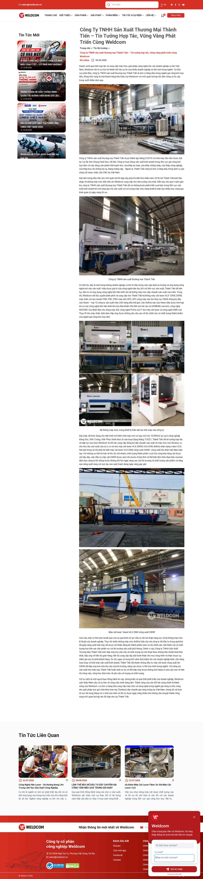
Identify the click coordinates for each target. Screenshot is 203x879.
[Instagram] (179, 5)
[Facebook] (175, 5)
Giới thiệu (64, 15)
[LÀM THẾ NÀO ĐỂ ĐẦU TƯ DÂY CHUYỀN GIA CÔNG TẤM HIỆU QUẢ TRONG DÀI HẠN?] (96, 761)
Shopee (117, 845)
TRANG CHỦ (50, 15)
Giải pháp (96, 15)
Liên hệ (150, 15)
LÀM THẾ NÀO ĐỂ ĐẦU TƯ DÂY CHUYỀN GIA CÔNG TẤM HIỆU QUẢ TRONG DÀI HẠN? (94, 786)
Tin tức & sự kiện (131, 15)
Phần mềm (112, 15)
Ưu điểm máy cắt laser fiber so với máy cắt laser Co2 (148, 786)
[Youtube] (183, 5)
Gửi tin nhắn (177, 869)
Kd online (84, 60)
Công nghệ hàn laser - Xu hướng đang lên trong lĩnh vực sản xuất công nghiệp (41, 786)
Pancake (178, 874)
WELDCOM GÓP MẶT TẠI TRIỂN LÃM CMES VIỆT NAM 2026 (39, 125)
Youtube (117, 860)
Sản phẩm (80, 15)
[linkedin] (172, 5)
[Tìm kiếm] (109, 5)
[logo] (29, 15)
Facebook (118, 855)
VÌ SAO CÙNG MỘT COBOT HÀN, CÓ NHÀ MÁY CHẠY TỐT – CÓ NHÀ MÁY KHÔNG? (41, 62)
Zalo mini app (119, 850)
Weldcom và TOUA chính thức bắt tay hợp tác (39, 156)
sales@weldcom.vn (58, 857)
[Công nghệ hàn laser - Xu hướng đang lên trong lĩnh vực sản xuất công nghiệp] (43, 761)
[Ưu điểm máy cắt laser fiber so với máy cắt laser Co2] (149, 761)
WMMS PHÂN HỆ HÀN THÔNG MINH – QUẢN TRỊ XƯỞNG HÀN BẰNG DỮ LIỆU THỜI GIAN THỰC (39, 94)
